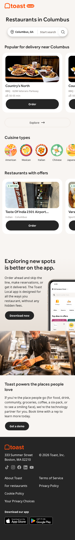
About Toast (13, 478)
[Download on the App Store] (16, 521)
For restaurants (16, 486)
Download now (19, 315)
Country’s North (17, 86)
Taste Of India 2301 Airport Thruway (25, 212)
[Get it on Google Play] (41, 521)
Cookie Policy (14, 493)
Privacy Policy (49, 486)
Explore (34, 122)
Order (32, 104)
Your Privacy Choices (20, 501)
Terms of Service (51, 478)
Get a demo (17, 426)
